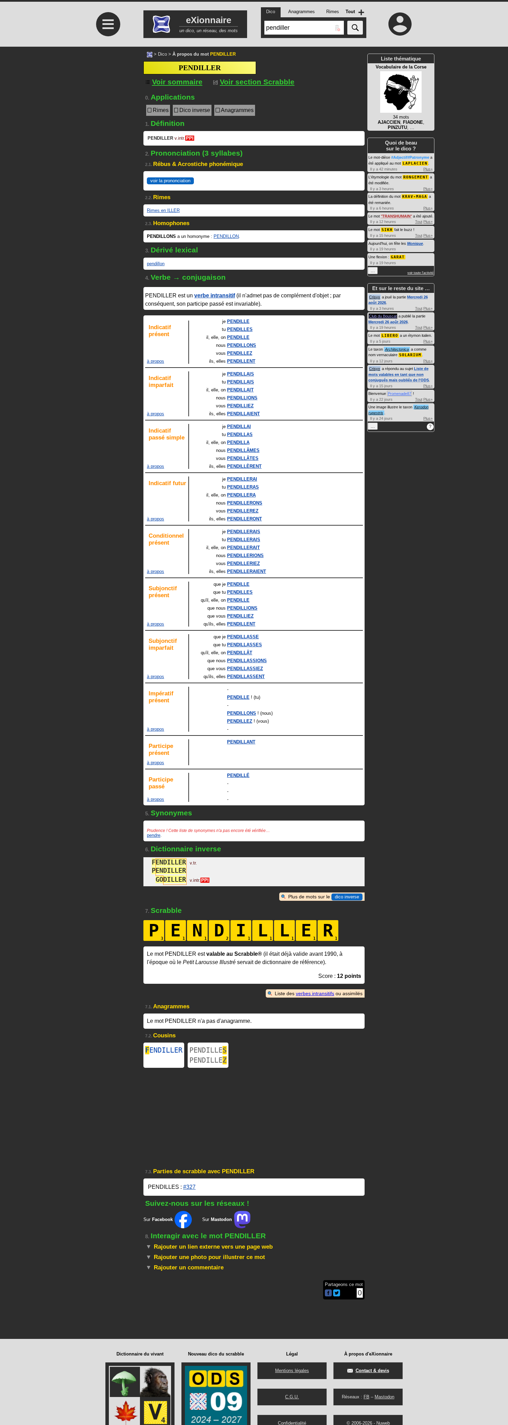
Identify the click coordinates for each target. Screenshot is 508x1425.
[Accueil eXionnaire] (149, 54)
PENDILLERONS (244, 503)
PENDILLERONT (244, 518)
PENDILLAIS (240, 374)
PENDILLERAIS (243, 531)
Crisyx (374, 297)
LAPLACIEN (415, 163)
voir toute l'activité (420, 273)
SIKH (387, 230)
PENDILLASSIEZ (245, 668)
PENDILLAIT (240, 389)
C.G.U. (292, 1396)
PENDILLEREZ (242, 510)
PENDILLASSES (244, 644)
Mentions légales (292, 1370)
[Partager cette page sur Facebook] (328, 1293)
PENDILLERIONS (245, 555)
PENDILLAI (239, 426)
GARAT (398, 257)
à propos (155, 361)
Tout (418, 222)
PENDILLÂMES (243, 450)
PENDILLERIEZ (243, 563)
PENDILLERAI (242, 479)
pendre (153, 835)
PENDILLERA (241, 495)
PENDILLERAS (243, 487)
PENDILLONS (241, 345)
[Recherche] (355, 28)
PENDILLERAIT (243, 547)
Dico (162, 54)
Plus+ (428, 169)
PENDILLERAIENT (246, 571)
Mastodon (384, 1396)
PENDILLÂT (239, 652)
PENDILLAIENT (243, 413)
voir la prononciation (170, 180)
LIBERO (390, 335)
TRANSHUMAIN (396, 216)
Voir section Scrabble (257, 82)
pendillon (155, 263)
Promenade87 (399, 393)
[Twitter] (336, 1294)
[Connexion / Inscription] (400, 24)
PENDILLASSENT (246, 676)
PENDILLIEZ (240, 405)
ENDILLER (163, 1050)
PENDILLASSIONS (247, 660)
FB (366, 1396)
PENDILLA (238, 442)
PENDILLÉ (238, 775)
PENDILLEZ (239, 353)
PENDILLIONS (242, 397)
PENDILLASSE (243, 636)
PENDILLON (226, 236)
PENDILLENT (241, 361)
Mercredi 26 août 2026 (388, 322)
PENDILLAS (240, 434)
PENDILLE (238, 321)
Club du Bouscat (383, 316)
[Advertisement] (107, 145)
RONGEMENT (415, 177)
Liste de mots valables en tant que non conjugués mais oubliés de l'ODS (398, 374)
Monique (415, 243)
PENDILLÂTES (242, 458)
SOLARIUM (410, 355)
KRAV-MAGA (414, 196)
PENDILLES (240, 329)
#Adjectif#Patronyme (410, 157)
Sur (158, 1219)
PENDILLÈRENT (244, 466)
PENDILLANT (241, 741)
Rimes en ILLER (163, 210)
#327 (189, 1187)
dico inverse (347, 896)
